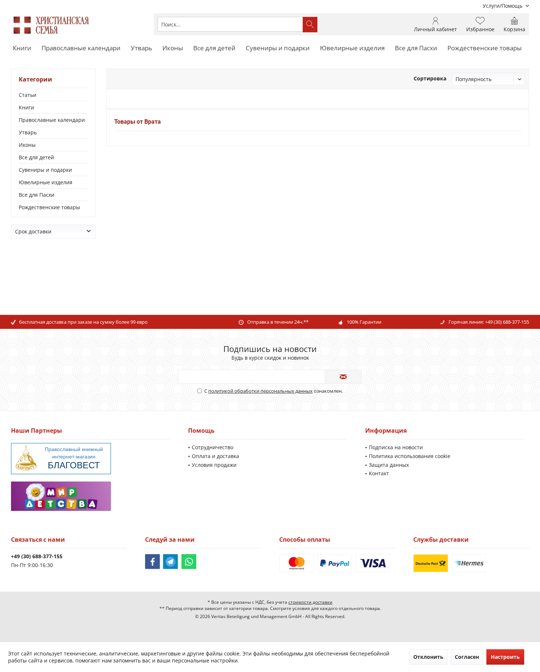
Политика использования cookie (409, 456)
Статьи (27, 94)
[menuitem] (503, 5)
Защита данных (389, 464)
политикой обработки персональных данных (260, 391)
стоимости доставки (310, 602)
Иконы (27, 144)
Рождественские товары (49, 207)
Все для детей (36, 157)
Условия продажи (214, 464)
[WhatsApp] (188, 561)
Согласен (467, 656)
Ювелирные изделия (45, 182)
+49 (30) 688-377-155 (507, 322)
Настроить (505, 656)
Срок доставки (33, 231)
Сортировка (430, 78)
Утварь (28, 132)
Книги (26, 107)
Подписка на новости (396, 447)
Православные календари (52, 119)
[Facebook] (152, 561)
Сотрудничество (212, 447)
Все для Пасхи (36, 194)
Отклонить (428, 656)
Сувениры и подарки (45, 169)
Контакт (379, 473)
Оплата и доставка (215, 456)
